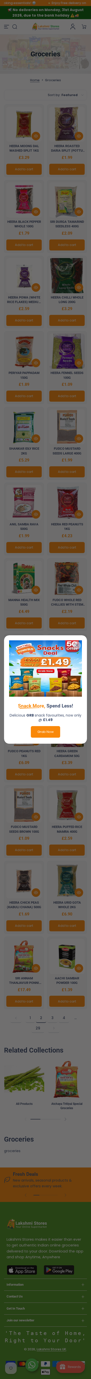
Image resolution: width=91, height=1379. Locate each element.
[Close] (77, 645)
